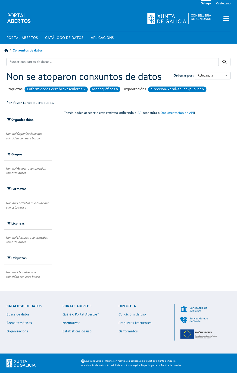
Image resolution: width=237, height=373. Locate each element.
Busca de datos (18, 314)
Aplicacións (102, 38)
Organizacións (17, 331)
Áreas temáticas (19, 323)
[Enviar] (224, 62)
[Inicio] (6, 50)
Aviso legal (132, 365)
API (139, 113)
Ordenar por (183, 75)
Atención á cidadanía (92, 365)
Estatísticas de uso (76, 331)
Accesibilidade (114, 365)
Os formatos (128, 331)
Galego (206, 3)
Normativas (71, 323)
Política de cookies (171, 365)
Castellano (223, 3)
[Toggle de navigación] (226, 18)
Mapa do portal (149, 365)
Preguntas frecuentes (135, 323)
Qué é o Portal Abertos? (80, 314)
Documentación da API (177, 113)
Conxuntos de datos (28, 50)
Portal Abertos (22, 38)
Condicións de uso (132, 314)
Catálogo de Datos (64, 38)
